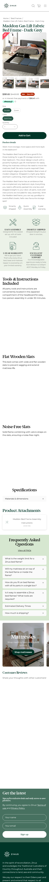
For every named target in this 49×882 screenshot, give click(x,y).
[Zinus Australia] (10, 5)
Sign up (24, 834)
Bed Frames (16, 18)
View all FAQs (24, 550)
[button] (33, 5)
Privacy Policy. (18, 808)
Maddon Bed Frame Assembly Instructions (27, 521)
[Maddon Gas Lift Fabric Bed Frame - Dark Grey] (8, 83)
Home (6, 18)
